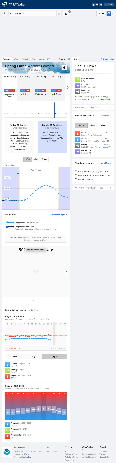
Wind (16, 59)
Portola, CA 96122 (85, 179)
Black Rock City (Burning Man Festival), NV (95, 171)
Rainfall (25, 59)
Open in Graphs (58, 214)
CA (22, 69)
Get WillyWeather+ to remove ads (89, 107)
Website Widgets (72, 454)
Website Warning (71, 457)
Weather (6, 59)
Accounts (68, 451)
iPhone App (52, 451)
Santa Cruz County (36, 69)
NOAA (26, 454)
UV (48, 59)
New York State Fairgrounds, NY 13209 (94, 175)
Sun (33, 59)
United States (12, 69)
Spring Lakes (49, 69)
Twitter (102, 454)
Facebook (103, 451)
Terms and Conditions (90, 454)
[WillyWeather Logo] (15, 5)
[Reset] (54, 13)
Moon (41, 59)
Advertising (69, 459)
